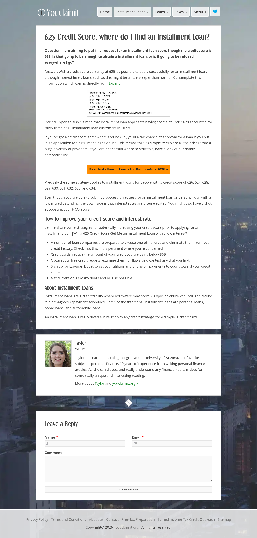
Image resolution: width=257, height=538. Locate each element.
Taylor (99, 383)
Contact (112, 519)
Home (105, 11)
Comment (52, 452)
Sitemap (224, 519)
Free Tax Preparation (138, 519)
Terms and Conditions (68, 519)
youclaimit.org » (125, 383)
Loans (160, 11)
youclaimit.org (127, 527)
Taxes (179, 11)
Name (50, 437)
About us (96, 519)
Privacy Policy (37, 519)
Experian (116, 83)
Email (136, 437)
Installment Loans (130, 11)
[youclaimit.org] (64, 17)
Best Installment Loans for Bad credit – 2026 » (128, 169)
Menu (198, 11)
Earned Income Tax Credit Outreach (186, 519)
